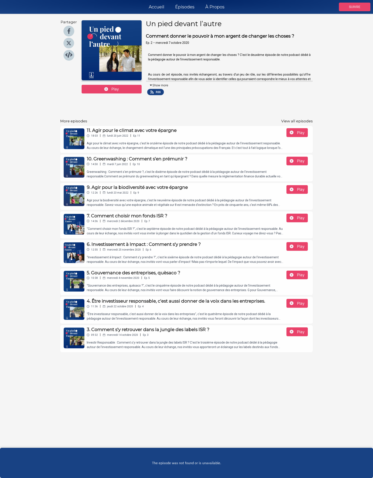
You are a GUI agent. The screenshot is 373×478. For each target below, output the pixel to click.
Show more (160, 85)
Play (115, 89)
